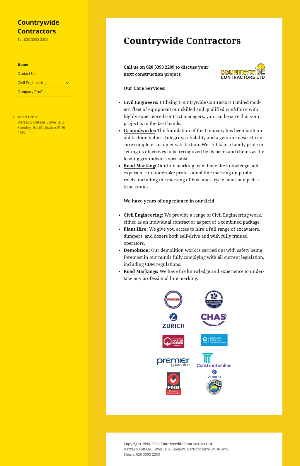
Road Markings (140, 271)
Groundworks (139, 130)
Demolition (136, 250)
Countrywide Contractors (38, 26)
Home (23, 64)
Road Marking (139, 165)
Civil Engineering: (143, 215)
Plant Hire (135, 229)
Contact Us (26, 73)
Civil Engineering (32, 82)
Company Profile (31, 91)
